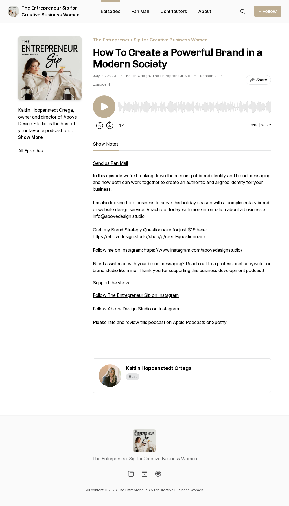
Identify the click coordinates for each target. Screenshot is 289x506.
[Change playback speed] (121, 125)
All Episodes (30, 151)
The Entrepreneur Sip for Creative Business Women (50, 11)
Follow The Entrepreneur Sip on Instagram (136, 295)
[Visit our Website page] (144, 474)
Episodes (110, 11)
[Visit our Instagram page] (131, 474)
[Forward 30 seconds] (110, 125)
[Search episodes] (242, 11)
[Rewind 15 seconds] (100, 125)
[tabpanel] (182, 259)
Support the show (111, 283)
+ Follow (268, 11)
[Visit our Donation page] (158, 474)
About (204, 11)
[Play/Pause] (104, 106)
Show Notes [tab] (106, 144)
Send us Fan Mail (110, 163)
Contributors (173, 11)
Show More (30, 137)
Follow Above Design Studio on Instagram (136, 309)
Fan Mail (140, 11)
